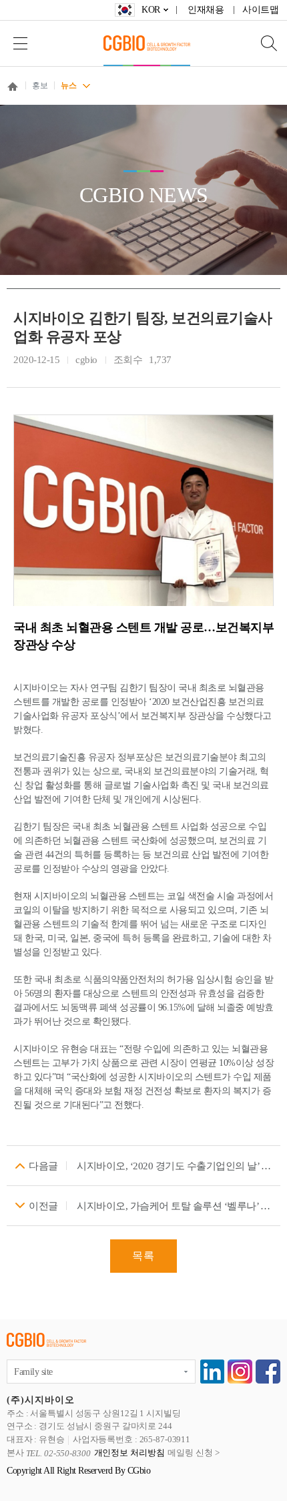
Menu (20, 43)
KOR (150, 10)
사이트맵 (260, 10)
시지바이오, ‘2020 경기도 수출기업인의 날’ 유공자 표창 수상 (175, 1166)
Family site (33, 1372)
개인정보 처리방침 (129, 1453)
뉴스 (68, 85)
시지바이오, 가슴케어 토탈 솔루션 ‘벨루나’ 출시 (175, 1206)
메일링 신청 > (193, 1453)
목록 (143, 1255)
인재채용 (206, 10)
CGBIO (146, 43)
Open (260, 43)
